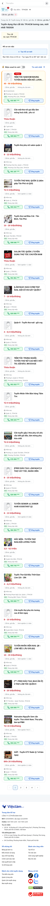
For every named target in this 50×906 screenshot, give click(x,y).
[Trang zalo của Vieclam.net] (36, 881)
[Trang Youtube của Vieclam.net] (30, 881)
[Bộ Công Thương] (38, 894)
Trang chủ (4, 20)
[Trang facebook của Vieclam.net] (36, 875)
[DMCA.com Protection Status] (38, 887)
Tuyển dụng (15, 20)
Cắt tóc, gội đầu (28, 20)
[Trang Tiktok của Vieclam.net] (30, 875)
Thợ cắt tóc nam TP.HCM (10, 35)
